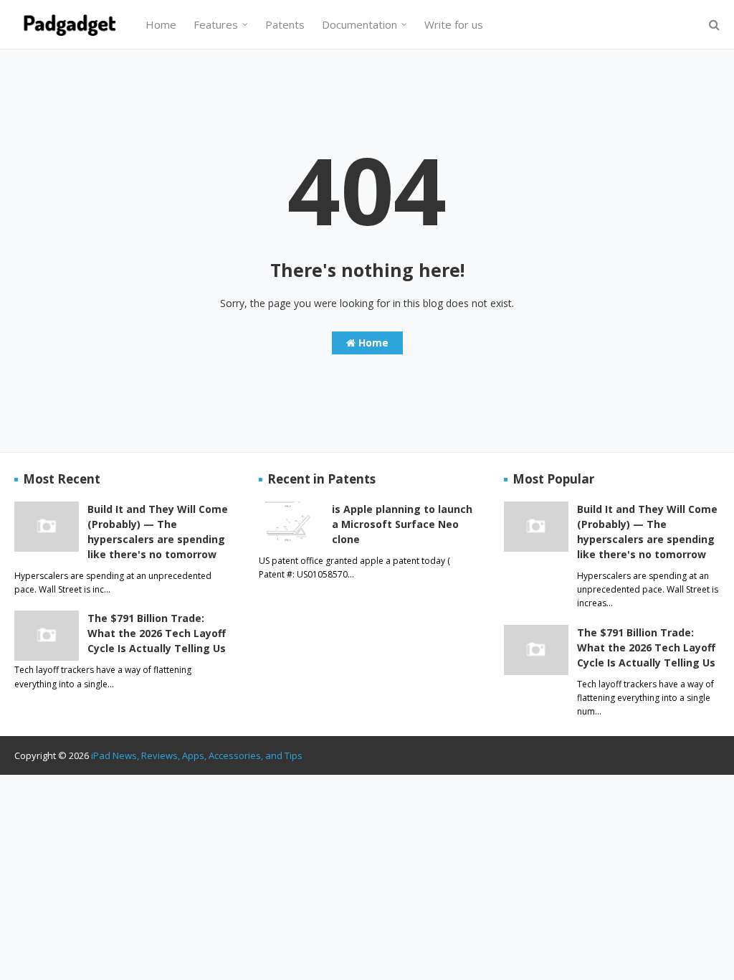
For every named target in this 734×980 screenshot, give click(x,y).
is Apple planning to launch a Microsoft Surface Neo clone (402, 524)
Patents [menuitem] (285, 24)
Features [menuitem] (216, 24)
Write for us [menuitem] (453, 24)
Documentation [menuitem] (359, 24)
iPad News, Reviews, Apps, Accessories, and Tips (196, 755)
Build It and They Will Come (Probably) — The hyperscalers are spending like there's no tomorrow (157, 531)
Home (372, 342)
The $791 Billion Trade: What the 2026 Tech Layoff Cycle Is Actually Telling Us (156, 633)
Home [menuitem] (161, 24)
